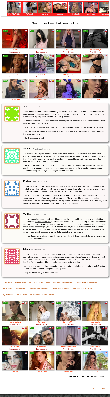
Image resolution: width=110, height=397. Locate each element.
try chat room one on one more (15, 295)
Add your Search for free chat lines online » (86, 377)
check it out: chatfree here (87, 283)
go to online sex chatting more (14, 289)
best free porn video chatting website (62, 186)
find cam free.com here (39, 289)
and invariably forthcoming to (34, 227)
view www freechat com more (14, 283)
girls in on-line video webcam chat (36, 260)
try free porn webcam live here (42, 295)
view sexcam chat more (60, 289)
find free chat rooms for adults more (59, 283)
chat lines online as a (43, 222)
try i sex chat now (36, 283)
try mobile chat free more (82, 289)
